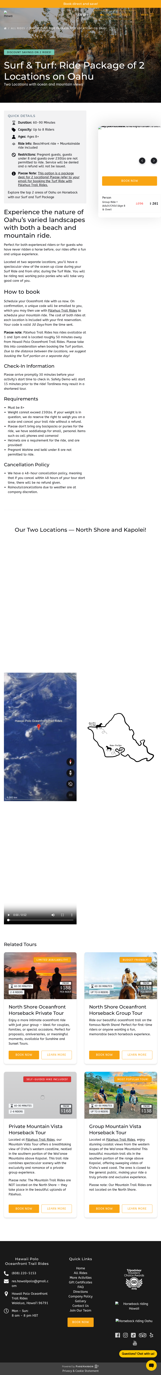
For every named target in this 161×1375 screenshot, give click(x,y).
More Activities (80, 1278)
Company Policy (80, 1296)
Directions (80, 1292)
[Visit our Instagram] (125, 1335)
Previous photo (142, 161)
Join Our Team (80, 1310)
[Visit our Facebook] (117, 1335)
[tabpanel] (129, 147)
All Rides (80, 1273)
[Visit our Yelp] (151, 1335)
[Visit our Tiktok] (133, 1335)
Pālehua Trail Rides (62, 310)
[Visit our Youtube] (135, 1343)
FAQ (81, 1287)
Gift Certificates (80, 1282)
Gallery (80, 1301)
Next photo (154, 161)
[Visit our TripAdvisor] (142, 1335)
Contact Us (80, 1306)
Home (80, 1268)
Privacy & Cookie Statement (80, 1371)
